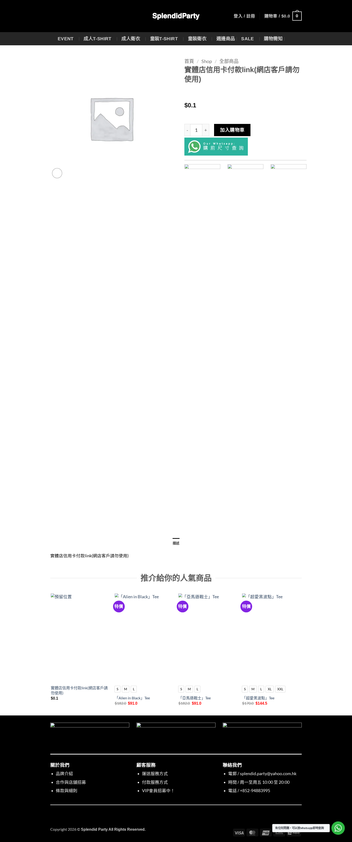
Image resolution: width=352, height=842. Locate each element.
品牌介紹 (64, 773)
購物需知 (273, 38)
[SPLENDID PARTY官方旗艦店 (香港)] (176, 16)
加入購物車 (232, 130)
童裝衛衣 (197, 38)
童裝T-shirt (164, 38)
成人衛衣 (130, 38)
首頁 (189, 61)
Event (66, 38)
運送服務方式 (155, 773)
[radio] (117, 689)
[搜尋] (291, 39)
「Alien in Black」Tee (132, 698)
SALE (247, 38)
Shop (206, 61)
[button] (244, 16)
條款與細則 (66, 790)
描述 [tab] (176, 543)
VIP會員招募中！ (158, 790)
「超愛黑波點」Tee (258, 698)
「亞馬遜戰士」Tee (194, 698)
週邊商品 (225, 38)
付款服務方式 (155, 782)
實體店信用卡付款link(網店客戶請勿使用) (79, 690)
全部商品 (228, 61)
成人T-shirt (98, 38)
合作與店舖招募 (71, 782)
